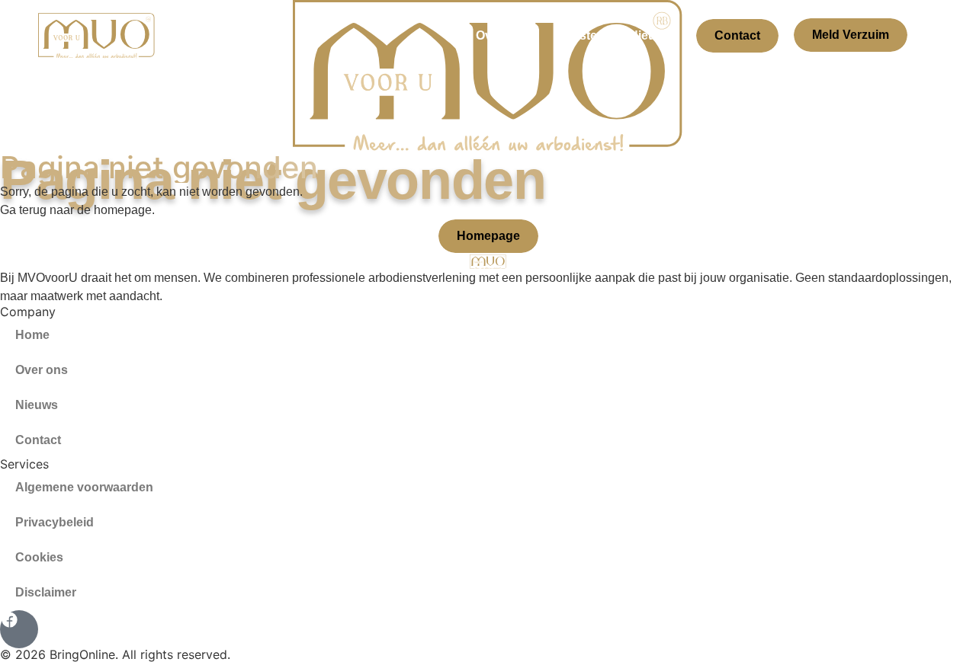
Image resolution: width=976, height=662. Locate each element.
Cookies (39, 557)
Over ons (502, 35)
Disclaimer (45, 592)
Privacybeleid (54, 522)
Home (32, 334)
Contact (737, 35)
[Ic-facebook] (930, 35)
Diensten (579, 35)
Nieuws (650, 35)
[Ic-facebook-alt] (19, 629)
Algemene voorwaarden (84, 487)
